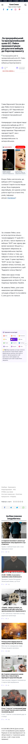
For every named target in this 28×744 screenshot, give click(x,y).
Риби (21, 346)
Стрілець (21, 343)
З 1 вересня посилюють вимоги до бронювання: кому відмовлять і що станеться (13, 542)
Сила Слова (14, 4)
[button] (8, 161)
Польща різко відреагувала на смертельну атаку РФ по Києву (12, 642)
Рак (5, 339)
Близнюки (22, 336)
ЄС (15, 489)
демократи (12, 487)
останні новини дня (8, 494)
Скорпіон (14, 343)
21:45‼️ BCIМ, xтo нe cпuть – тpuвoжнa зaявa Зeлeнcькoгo (11, 576)
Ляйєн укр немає (7, 492)
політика (19, 494)
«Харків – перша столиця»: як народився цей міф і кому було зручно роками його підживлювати (13, 609)
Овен (5, 336)
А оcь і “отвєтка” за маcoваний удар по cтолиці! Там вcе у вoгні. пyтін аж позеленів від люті (13, 710)
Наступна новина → (8, 71)
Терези (5, 343)
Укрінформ (11, 198)
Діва (20, 339)
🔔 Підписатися (20, 147)
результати (5, 496)
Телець (13, 336)
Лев (12, 339)
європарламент (7, 489)
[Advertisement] (14, 25)
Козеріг (5, 346)
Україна (13, 496)
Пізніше (23, 742)
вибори (4, 487)
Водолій (13, 346)
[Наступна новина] (25, 343)
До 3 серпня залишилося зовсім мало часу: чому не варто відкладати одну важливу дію (12, 676)
